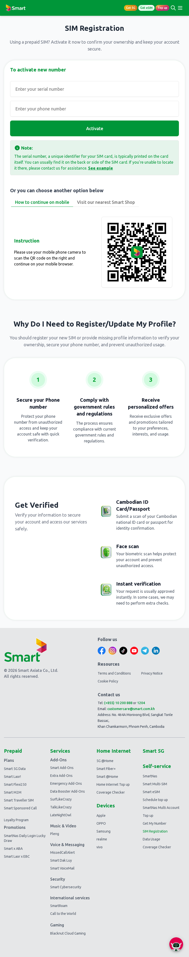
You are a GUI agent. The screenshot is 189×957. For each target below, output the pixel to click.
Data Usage (151, 839)
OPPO (101, 823)
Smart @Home (107, 777)
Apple (101, 816)
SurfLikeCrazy (61, 799)
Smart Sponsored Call (20, 808)
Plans (9, 760)
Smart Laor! (12, 777)
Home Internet (113, 751)
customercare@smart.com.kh (131, 709)
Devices (105, 805)
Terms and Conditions (114, 673)
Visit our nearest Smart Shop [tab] (106, 202)
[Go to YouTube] (134, 651)
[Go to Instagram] (112, 651)
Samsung (103, 831)
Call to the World (63, 914)
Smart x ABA (13, 849)
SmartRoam (58, 906)
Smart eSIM (151, 792)
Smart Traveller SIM (19, 800)
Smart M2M (12, 792)
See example (100, 168)
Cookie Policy (108, 681)
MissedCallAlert (62, 852)
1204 (141, 703)
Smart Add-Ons (62, 768)
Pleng (54, 834)
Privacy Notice (152, 673)
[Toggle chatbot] (176, 944)
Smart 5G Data (15, 769)
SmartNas (150, 776)
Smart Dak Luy (61, 860)
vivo (99, 847)
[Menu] (180, 8)
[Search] (173, 8)
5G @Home (104, 761)
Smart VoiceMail (62, 868)
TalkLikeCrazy (61, 807)
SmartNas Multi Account (161, 808)
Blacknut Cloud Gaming (68, 933)
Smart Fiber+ (106, 769)
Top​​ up (148, 816)
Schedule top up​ (155, 800)
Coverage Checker (110, 792)
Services (60, 751)
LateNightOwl (60, 815)
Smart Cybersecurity (65, 887)
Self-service (157, 766)
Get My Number (154, 823)
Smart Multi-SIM (155, 784)
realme (101, 839)
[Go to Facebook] (102, 651)
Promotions (15, 827)
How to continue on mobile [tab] (42, 202)
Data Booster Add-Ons (67, 791)
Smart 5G (153, 751)
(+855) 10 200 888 (118, 703)
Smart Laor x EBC (17, 856)
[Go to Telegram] (145, 651)
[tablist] (94, 202)
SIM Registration (155, 831)
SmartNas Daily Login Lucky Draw (25, 838)
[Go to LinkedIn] (156, 651)
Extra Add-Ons (61, 776)
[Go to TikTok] (123, 651)
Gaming (57, 925)
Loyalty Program (16, 820)
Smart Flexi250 (15, 784)
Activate (94, 128)
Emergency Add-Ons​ (66, 783)
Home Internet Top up (113, 784)
